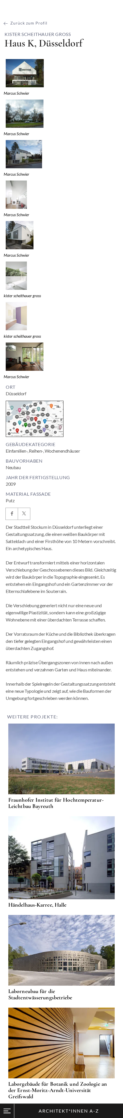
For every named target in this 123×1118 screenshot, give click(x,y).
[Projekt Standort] (34, 419)
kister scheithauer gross (38, 34)
